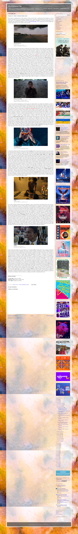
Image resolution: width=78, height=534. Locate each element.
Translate (63, 34)
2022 (58, 444)
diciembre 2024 (60, 403)
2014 (58, 455)
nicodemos (37, 524)
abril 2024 (60, 437)
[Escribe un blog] (32, 284)
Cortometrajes (58, 27)
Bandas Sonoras (59, 21)
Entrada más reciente (13, 315)
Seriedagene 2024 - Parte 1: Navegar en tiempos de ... (62, 409)
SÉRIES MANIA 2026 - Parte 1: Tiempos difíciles (65, 145)
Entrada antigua (50, 315)
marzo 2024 (60, 438)
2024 (58, 402)
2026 (58, 399)
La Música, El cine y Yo (61, 485)
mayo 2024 (60, 435)
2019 (58, 448)
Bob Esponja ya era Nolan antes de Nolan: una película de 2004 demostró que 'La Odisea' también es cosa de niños (63, 491)
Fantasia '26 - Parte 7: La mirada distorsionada (64, 160)
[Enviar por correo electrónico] (31, 284)
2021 (58, 445)
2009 (58, 462)
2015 (58, 454)
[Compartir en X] (33, 284)
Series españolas (59, 25)
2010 (58, 461)
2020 (58, 447)
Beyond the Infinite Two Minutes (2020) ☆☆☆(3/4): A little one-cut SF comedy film (62, 496)
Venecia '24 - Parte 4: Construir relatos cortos (63, 420)
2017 (58, 451)
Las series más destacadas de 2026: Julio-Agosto (65, 137)
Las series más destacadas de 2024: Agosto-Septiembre (63, 422)
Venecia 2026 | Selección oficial (62, 505)
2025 (58, 400)
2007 (58, 465)
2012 (58, 458)
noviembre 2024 (61, 404)
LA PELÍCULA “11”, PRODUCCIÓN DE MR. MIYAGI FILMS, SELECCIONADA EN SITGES (63, 501)
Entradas (58, 518)
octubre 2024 (60, 406)
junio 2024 (60, 434)
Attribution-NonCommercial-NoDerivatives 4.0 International (63, 481)
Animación (57, 26)
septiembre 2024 (61, 407)
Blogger (48, 524)
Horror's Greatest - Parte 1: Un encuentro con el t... (63, 413)
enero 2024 (60, 441)
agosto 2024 (60, 431)
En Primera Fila (15, 6)
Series (57, 20)
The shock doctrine (59, 514)
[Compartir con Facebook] (34, 284)
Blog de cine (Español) (61, 488)
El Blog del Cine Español (61, 499)
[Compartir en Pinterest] (35, 284)
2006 (58, 466)
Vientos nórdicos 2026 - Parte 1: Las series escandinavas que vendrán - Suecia (65, 129)
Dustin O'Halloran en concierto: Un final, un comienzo (64, 152)
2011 (58, 459)
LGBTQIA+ (58, 22)
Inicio (32, 315)
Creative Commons (59, 511)
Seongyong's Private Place (62, 494)
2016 (58, 452)
